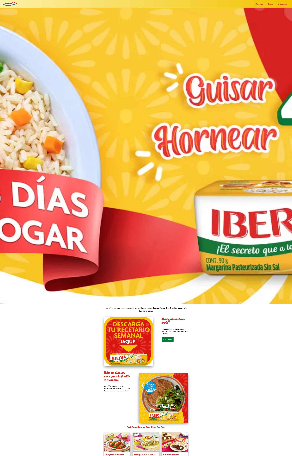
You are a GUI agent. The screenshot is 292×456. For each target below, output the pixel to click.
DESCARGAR (167, 339)
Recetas (270, 4)
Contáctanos (282, 4)
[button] (263, 4)
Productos (259, 4)
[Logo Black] (9, 2)
